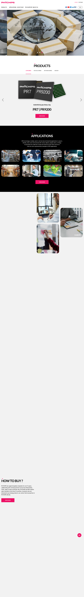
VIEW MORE (19, 35)
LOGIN (76, 2)
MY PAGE (81, 2)
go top (81, 594)
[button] (37, 52)
